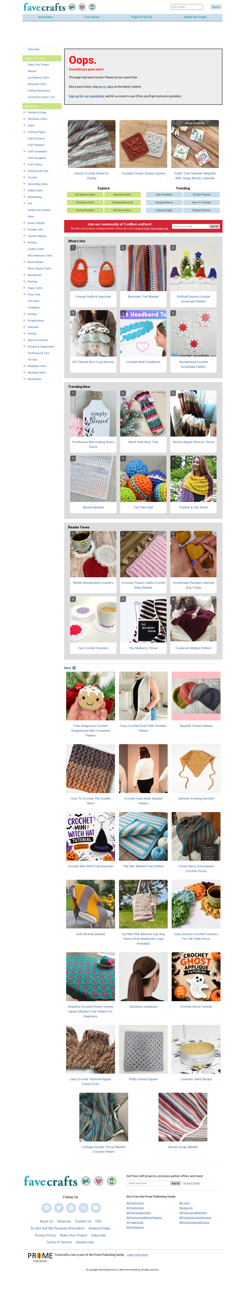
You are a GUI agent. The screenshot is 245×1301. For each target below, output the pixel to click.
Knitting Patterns (201, 210)
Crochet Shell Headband (143, 362)
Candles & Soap (37, 112)
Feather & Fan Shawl (193, 507)
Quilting (32, 314)
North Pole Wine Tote (143, 442)
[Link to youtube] (96, 1208)
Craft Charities (36, 145)
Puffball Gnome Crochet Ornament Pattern (193, 299)
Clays (31, 125)
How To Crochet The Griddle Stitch (90, 801)
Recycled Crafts (37, 84)
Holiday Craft (35, 229)
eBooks (32, 71)
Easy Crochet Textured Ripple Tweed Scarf (90, 1081)
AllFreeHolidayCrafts (138, 1212)
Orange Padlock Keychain (93, 296)
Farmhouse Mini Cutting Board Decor (93, 444)
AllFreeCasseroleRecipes (194, 1222)
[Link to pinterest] (71, 1208)
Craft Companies (37, 151)
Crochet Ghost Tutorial (196, 1007)
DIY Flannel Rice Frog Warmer (93, 362)
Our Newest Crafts (38, 77)
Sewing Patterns (164, 202)
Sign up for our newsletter (86, 96)
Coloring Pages (37, 132)
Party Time (34, 294)
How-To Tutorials (201, 202)
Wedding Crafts (37, 372)
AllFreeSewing (135, 1227)
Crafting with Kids (38, 171)
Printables (34, 307)
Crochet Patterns (85, 210)
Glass (31, 216)
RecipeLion (185, 1208)
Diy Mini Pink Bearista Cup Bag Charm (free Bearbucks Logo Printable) (143, 939)
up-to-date (106, 86)
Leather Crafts (36, 249)
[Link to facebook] (47, 1208)
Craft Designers (37, 158)
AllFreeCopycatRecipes (193, 1212)
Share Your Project (38, 64)
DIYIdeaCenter (135, 1222)
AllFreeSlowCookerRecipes (195, 1217)
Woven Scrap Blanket (183, 1147)
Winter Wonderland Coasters (93, 583)
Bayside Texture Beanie (196, 726)
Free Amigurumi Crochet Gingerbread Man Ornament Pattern (90, 730)
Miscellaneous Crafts (40, 255)
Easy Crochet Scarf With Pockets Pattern (143, 728)
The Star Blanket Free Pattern (143, 866)
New (67, 668)
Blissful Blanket (93, 507)
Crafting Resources (39, 90)
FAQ (98, 1221)
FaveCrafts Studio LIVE (41, 97)
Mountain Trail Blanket (143, 296)
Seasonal (33, 327)
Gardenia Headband (143, 1007)
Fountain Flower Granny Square (143, 173)
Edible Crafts (35, 190)
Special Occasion (38, 340)
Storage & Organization (41, 346)
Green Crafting (36, 223)
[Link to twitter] (59, 1208)
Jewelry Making (37, 236)
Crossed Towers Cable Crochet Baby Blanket (143, 585)
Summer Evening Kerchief (196, 798)
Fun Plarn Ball (143, 507)
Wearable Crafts (37, 366)
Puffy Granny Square (143, 1079)
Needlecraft (35, 275)
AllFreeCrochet (135, 1203)
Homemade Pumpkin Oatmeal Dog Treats (193, 585)
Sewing (32, 333)
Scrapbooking (36, 320)
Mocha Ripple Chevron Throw (193, 442)
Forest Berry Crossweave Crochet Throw (196, 868)
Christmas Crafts (37, 119)
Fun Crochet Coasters (93, 648)
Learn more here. (137, 1254)
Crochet (32, 177)
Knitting (32, 242)
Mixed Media (35, 262)
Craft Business (36, 138)
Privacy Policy (142, 228)
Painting (32, 281)
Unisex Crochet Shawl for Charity (91, 175)
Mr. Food (184, 1203)
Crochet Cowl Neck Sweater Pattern (143, 801)
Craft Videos (35, 164)
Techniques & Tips (38, 353)
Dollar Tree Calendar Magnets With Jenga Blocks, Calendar (195, 175)
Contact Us (83, 1221)
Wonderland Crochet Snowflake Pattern (193, 364)
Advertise (64, 1221)
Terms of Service (59, 1242)
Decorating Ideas (38, 184)
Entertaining (34, 197)
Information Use (159, 228)
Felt (30, 203)
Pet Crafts (34, 301)
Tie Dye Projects (201, 194)
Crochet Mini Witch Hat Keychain (90, 866)
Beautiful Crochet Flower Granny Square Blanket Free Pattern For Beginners (90, 1011)
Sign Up (214, 226)
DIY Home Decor (122, 210)
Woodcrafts (34, 379)
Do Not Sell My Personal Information (57, 1228)
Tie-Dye (32, 359)
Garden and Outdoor (39, 210)
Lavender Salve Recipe (196, 1079)
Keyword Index (99, 1228)
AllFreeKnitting (135, 1208)
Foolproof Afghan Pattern (194, 648)
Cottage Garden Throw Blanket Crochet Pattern (103, 1149)
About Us (46, 1221)
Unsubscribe (85, 1242)
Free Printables (164, 194)
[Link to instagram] (83, 1208)
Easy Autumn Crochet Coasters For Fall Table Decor (196, 936)
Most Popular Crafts (39, 268)
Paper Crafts (35, 288)
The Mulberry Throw (143, 648)
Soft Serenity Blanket (90, 934)
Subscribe (34, 49)
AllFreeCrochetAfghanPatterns (144, 1217)
